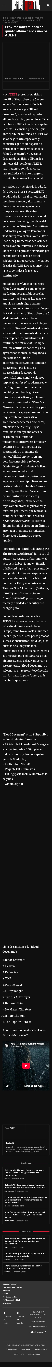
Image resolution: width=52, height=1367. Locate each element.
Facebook (7, 1316)
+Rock (7, 1179)
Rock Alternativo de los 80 (38, 1327)
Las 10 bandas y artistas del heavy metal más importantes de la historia (26, 1254)
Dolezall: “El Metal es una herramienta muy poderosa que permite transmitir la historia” (25, 1186)
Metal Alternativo (41, 1349)
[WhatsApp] (24, 85)
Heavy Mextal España (21, 17)
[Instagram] (18, 1313)
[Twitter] (12, 85)
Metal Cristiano (34, 1354)
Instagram (20, 1316)
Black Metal (25, 1349)
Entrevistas (9, 1221)
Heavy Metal (12, 1349)
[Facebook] (7, 85)
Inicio (5, 17)
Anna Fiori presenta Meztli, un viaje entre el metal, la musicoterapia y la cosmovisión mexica (25, 1214)
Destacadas (9, 1191)
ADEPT (13, 94)
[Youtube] (18, 1320)
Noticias (8, 1259)
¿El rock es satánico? (38, 1332)
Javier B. (10, 1143)
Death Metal (19, 1354)
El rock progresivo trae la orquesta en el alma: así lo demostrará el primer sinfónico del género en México (26, 1199)
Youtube (20, 1323)
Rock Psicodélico (38, 1322)
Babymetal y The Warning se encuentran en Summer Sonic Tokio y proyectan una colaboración (25, 1172)
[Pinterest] (18, 85)
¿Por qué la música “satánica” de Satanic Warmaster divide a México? (23, 1266)
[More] (30, 85)
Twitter (6, 1323)
